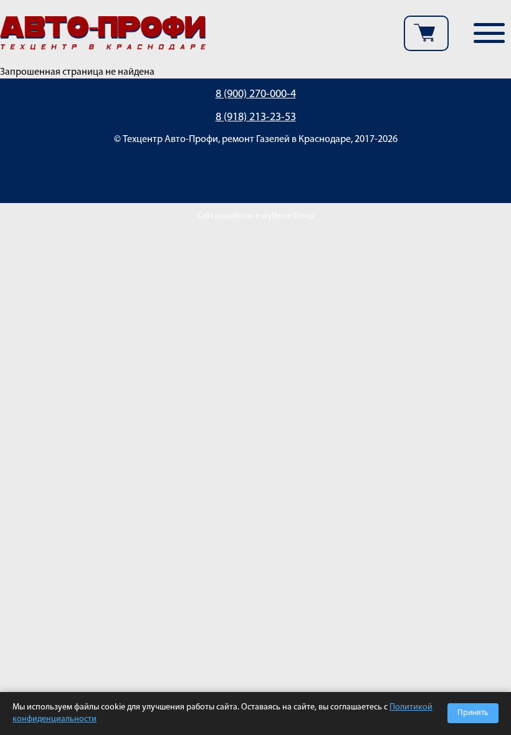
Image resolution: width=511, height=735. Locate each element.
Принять (473, 713)
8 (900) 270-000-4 (256, 94)
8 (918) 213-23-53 (256, 117)
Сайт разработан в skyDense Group (256, 216)
